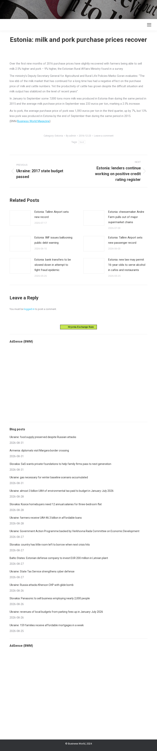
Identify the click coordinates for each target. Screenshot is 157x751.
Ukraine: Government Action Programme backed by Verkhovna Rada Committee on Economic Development (74, 531)
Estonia (59, 135)
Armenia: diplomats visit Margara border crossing (39, 450)
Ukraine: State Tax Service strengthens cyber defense (42, 571)
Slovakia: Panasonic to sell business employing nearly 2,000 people (50, 598)
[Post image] (20, 218)
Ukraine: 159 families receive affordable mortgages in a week (47, 625)
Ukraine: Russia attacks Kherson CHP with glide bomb (42, 584)
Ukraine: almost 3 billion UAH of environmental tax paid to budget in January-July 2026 (62, 490)
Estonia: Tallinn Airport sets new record (51, 214)
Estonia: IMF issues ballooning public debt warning (53, 240)
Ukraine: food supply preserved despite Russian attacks (43, 437)
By (71, 135)
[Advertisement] (69, 8)
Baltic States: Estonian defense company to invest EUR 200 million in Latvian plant (59, 558)
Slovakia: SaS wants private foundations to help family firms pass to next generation (60, 463)
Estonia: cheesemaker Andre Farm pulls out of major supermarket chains (126, 217)
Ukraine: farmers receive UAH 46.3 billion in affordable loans (46, 517)
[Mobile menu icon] (149, 24)
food (82, 142)
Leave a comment (104, 135)
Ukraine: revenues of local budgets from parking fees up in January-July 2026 (56, 611)
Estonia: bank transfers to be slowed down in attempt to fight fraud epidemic (52, 265)
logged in (29, 309)
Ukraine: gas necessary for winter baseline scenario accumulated (49, 477)
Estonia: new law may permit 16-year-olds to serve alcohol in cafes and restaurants (126, 265)
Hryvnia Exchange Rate (80, 327)
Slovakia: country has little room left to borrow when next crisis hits (50, 544)
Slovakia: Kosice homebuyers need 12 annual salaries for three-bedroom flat (56, 504)
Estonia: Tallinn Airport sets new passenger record (125, 240)
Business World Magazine (33, 121)
